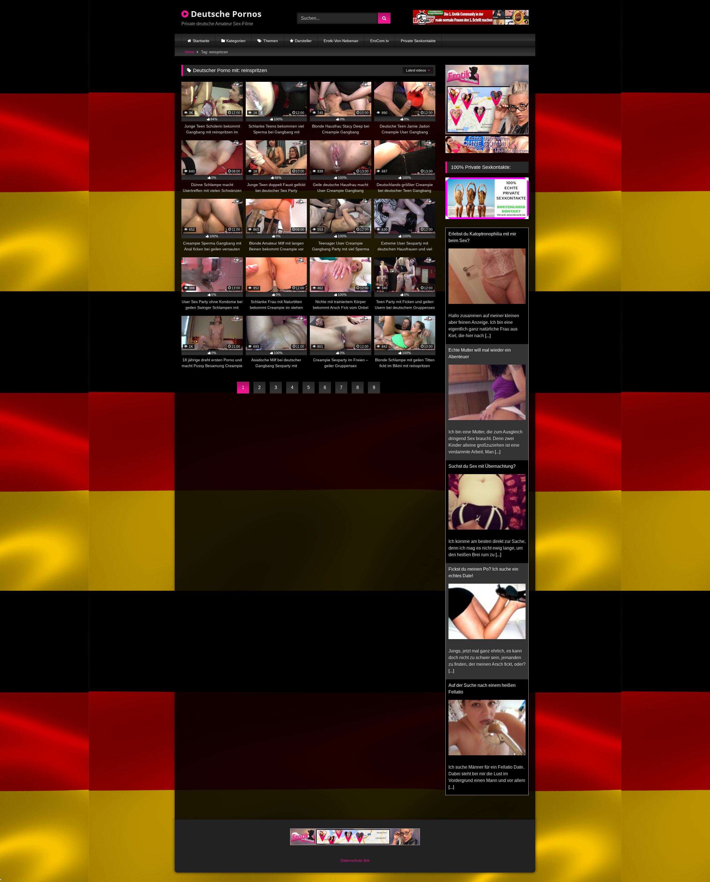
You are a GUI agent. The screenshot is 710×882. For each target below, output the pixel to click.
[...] (488, 335)
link (366, 860)
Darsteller (303, 41)
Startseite (201, 41)
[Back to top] (693, 865)
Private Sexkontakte (418, 41)
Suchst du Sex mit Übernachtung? (482, 466)
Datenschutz (352, 860)
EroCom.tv (379, 41)
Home (189, 52)
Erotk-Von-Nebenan (341, 41)
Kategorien (235, 41)
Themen (270, 41)
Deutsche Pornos (225, 13)
